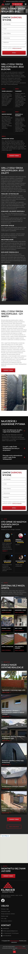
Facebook (17, 529)
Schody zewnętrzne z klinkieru (8, 913)
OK (14, 951)
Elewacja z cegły (5, 909)
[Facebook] (3, 900)
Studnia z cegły (4, 916)
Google (13, 529)
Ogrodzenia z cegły (5, 911)
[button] (25, 4)
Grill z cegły (3, 918)
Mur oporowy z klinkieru (6, 921)
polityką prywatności (16, 48)
